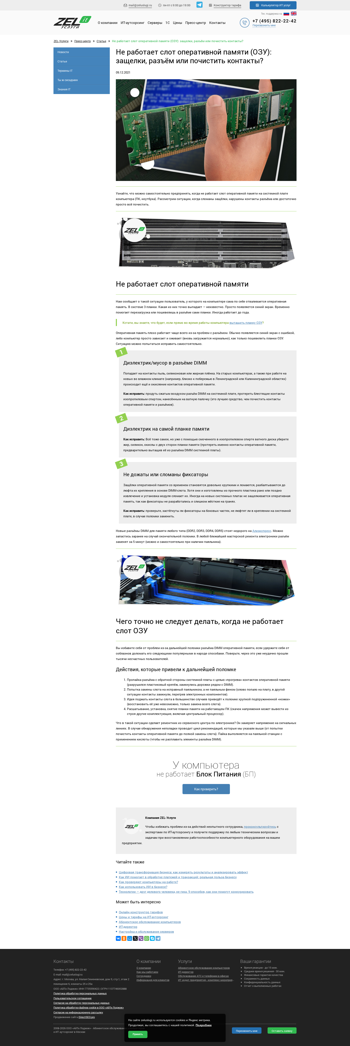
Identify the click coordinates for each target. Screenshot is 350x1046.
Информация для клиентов (153, 980)
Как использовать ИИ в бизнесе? (143, 887)
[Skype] (152, 938)
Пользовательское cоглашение (72, 998)
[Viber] (141, 938)
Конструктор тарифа (227, 5)
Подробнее (204, 1025)
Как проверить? (206, 789)
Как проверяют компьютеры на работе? (148, 882)
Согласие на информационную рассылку (78, 1012)
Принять (138, 1034)
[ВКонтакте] (118, 938)
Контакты (217, 22)
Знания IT (64, 89)
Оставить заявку (282, 1031)
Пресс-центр (195, 22)
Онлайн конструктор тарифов (141, 912)
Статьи (101, 41)
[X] (135, 938)
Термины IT (65, 71)
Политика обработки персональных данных (80, 993)
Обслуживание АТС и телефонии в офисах (203, 976)
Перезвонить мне (264, 25)
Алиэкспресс (261, 531)
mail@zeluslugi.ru (140, 5)
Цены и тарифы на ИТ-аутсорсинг (143, 917)
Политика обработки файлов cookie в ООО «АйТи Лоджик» (88, 1007)
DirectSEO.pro (87, 1017)
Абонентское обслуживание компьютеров (150, 922)
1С (167, 22)
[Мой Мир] (129, 938)
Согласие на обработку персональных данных (81, 1003)
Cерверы (155, 22)
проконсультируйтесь (260, 827)
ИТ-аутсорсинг (132, 22)
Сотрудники (144, 976)
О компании (107, 22)
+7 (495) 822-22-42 (275, 21)
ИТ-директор (128, 927)
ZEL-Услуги (61, 41)
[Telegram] (158, 938)
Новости (63, 52)
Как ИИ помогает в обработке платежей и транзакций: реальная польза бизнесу (178, 877)
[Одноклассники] (124, 938)
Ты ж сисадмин (68, 80)
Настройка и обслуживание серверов (146, 931)
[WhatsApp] (146, 938)
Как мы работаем (147, 972)
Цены (177, 22)
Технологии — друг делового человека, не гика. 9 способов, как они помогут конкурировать (186, 892)
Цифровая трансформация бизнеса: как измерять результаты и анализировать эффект (183, 872)
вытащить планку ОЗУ (245, 323)
